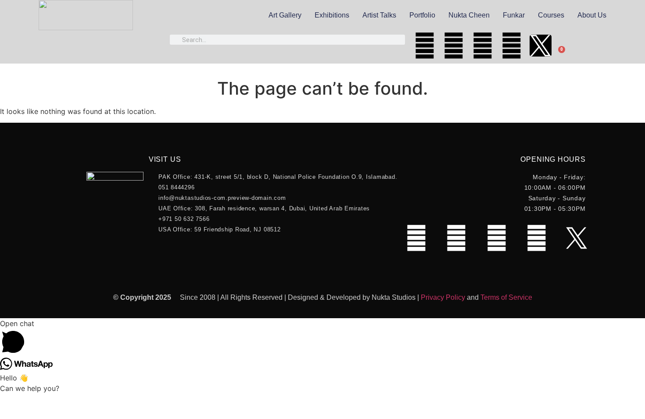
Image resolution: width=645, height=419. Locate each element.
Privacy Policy (443, 297)
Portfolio (422, 15)
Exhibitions (332, 15)
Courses (551, 15)
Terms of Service (506, 297)
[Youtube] (454, 46)
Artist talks (379, 15)
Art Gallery (285, 15)
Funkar (514, 15)
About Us (591, 15)
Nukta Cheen (469, 15)
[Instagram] (483, 46)
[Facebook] (425, 46)
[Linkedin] (512, 46)
